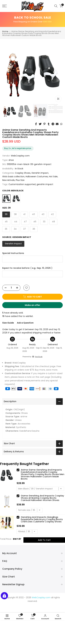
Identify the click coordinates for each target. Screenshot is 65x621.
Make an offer (35, 306)
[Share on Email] (57, 124)
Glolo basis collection (13, 176)
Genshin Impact (39, 172)
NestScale (38, 357)
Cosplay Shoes (22, 172)
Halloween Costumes (37, 176)
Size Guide (8, 322)
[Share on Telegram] (53, 124)
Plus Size (20, 180)
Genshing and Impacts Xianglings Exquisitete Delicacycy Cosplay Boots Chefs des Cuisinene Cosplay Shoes (42, 519)
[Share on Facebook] (36, 124)
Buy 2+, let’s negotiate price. (18, 148)
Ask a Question (25, 322)
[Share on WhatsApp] (61, 124)
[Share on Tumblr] (48, 124)
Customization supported (22, 184)
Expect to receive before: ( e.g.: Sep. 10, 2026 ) (27, 268)
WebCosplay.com (20, 155)
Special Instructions (13, 253)
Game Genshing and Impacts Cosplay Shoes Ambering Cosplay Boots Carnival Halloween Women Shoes (42, 498)
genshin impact (45, 184)
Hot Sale (53, 176)
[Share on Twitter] (40, 124)
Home (5, 31)
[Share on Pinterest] (44, 124)
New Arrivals (8, 180)
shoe (11, 160)
